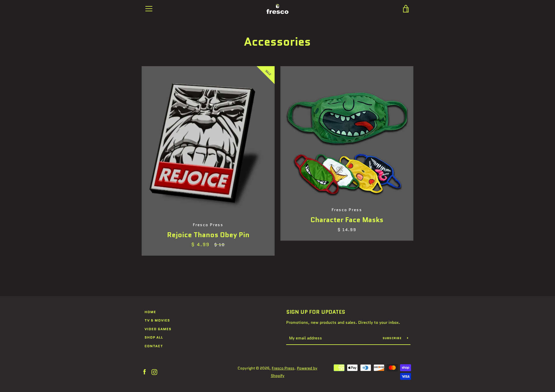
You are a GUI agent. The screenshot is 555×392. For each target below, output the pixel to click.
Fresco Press (283, 368)
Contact (154, 345)
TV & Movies (157, 320)
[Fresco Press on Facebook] (144, 371)
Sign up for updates (315, 312)
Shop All (154, 337)
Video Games (158, 328)
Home (150, 311)
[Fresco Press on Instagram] (154, 371)
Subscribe (393, 338)
